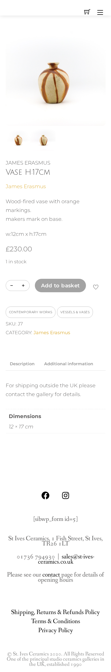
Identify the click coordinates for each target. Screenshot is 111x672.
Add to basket (60, 285)
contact (51, 575)
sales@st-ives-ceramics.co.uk (66, 559)
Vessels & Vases (75, 312)
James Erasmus (26, 186)
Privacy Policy (55, 630)
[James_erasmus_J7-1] (56, 76)
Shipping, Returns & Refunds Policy (55, 612)
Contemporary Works (30, 312)
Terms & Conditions (55, 621)
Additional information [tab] (68, 363)
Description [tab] (22, 363)
